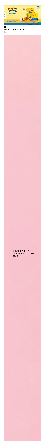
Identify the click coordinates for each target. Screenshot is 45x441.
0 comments (20, 32)
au (4, 26)
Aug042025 (4, 16)
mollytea (8, 32)
